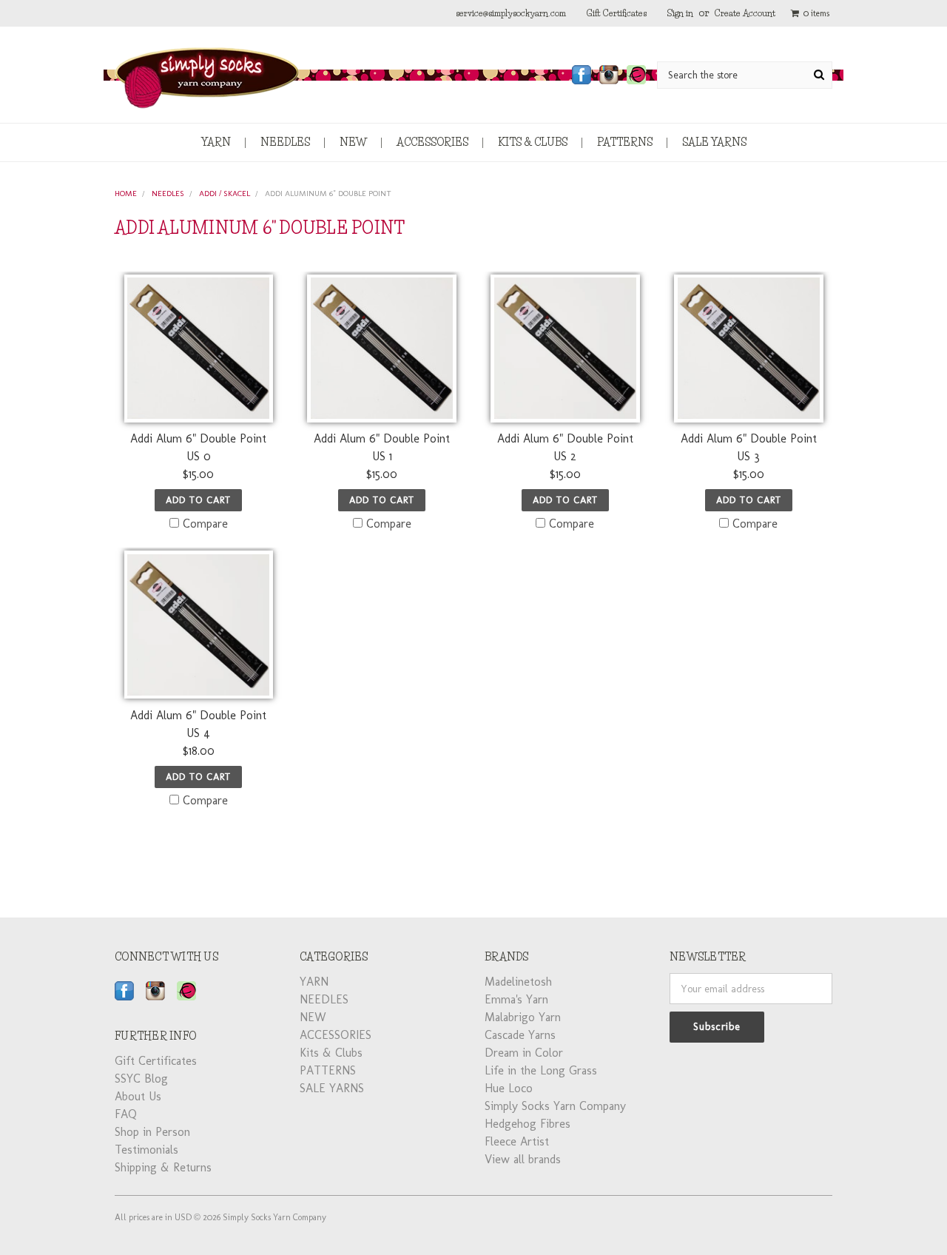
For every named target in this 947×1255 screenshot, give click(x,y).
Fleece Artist (517, 1141)
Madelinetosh (518, 982)
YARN (216, 142)
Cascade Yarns (520, 1035)
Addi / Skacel (224, 193)
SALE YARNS (714, 142)
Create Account (745, 12)
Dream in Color (524, 1053)
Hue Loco (509, 1088)
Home (126, 193)
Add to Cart (198, 499)
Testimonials (146, 1150)
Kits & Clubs (532, 142)
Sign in (680, 12)
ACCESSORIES (432, 142)
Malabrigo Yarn (523, 1017)
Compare (205, 524)
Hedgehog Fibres (527, 1124)
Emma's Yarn (516, 999)
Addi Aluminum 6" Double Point (328, 193)
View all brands (523, 1159)
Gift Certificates (617, 12)
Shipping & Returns (163, 1167)
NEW (353, 142)
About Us (138, 1096)
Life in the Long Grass (541, 1070)
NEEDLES (285, 142)
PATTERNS (625, 142)
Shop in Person (152, 1132)
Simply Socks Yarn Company (555, 1106)
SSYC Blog (141, 1078)
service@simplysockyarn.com (511, 12)
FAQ (126, 1114)
